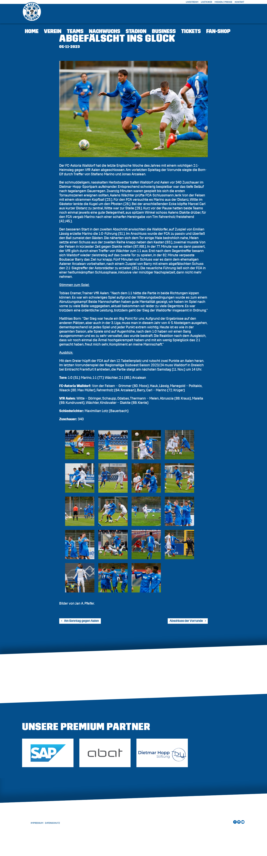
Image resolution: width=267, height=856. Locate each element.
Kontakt (239, 2)
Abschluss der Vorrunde (186, 620)
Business (164, 31)
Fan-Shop (218, 31)
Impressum (37, 823)
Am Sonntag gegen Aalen (81, 620)
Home (32, 31)
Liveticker (206, 2)
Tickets (191, 31)
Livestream (192, 2)
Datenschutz (52, 823)
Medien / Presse (223, 2)
